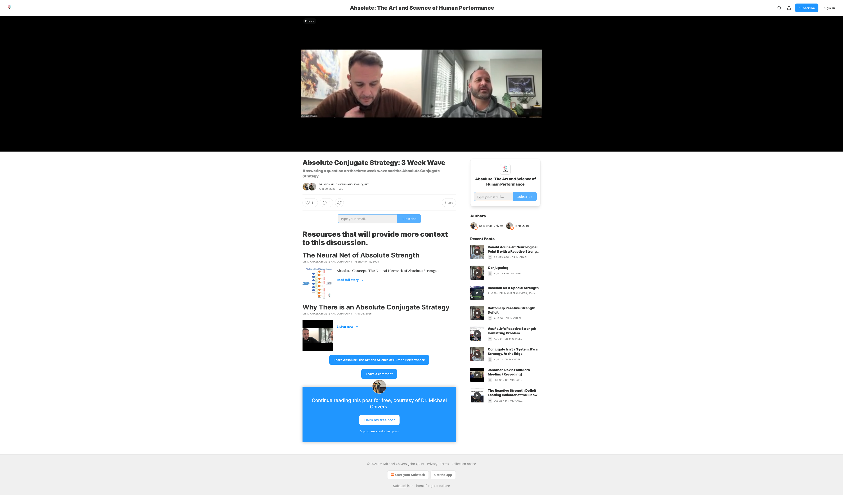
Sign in (829, 8)
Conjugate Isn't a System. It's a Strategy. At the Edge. (513, 351)
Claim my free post (379, 420)
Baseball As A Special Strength (513, 288)
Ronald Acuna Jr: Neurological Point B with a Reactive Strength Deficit (514, 249)
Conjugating (498, 268)
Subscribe (807, 8)
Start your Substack (410, 475)
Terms (444, 464)
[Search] (779, 8)
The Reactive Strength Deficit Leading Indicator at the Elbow (512, 392)
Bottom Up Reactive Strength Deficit (511, 310)
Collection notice (464, 464)
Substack (399, 486)
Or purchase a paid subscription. (379, 431)
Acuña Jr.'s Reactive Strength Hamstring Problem (512, 331)
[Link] (296, 238)
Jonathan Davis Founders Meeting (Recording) (509, 372)
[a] (477, 252)
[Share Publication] (789, 8)
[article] (505, 252)
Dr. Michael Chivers (333, 184)
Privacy (432, 464)
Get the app (443, 475)
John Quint (361, 184)
